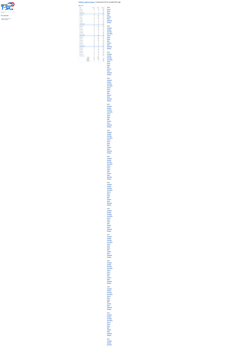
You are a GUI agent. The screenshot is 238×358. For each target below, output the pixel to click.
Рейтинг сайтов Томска (86, 2)
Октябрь (109, 31)
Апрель (109, 16)
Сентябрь (109, 33)
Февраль (109, 20)
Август (109, 9)
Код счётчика (4, 15)
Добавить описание (4, 19)
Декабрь (109, 28)
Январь (109, 22)
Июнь (108, 13)
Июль (108, 11)
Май (108, 15)
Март (108, 18)
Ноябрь (109, 29)
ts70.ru (81, 5)
